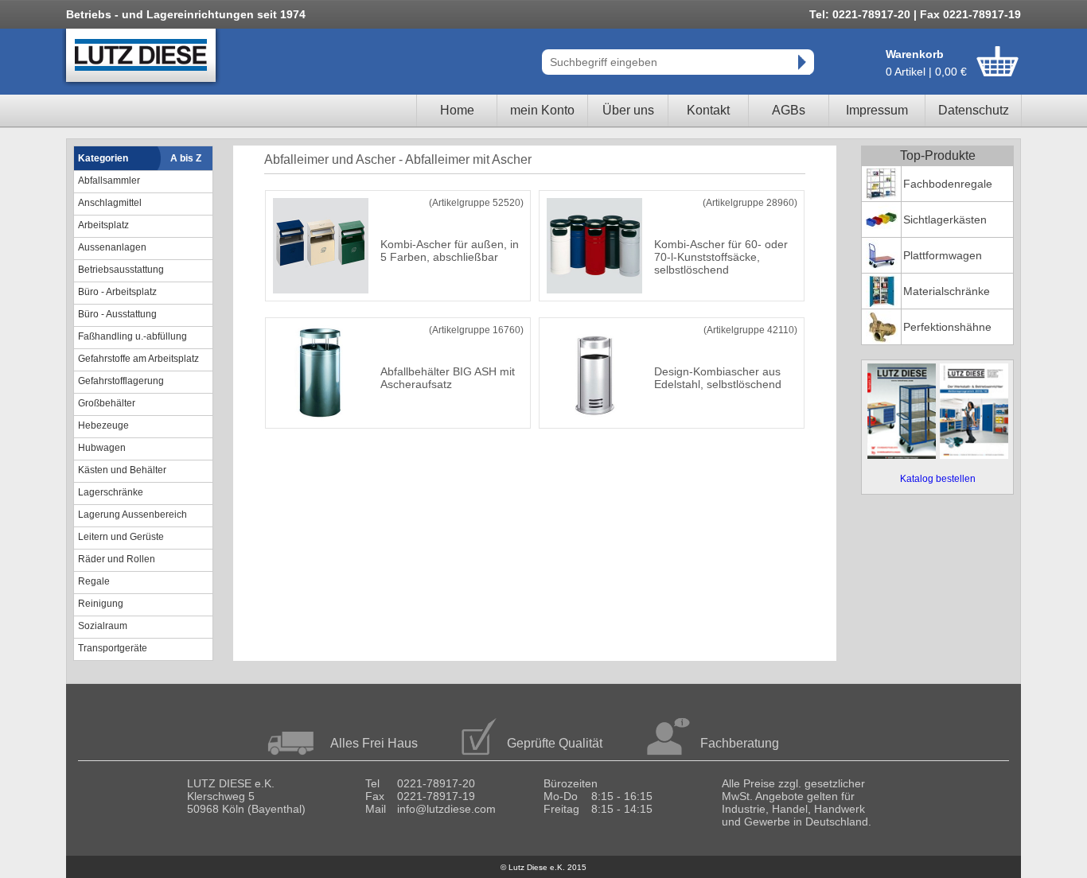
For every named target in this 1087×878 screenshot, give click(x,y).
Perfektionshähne (947, 327)
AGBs (788, 110)
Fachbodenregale (947, 183)
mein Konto (542, 110)
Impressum (877, 110)
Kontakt (708, 110)
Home (457, 110)
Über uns (628, 110)
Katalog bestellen (938, 478)
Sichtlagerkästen (945, 219)
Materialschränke (946, 291)
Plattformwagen (942, 255)
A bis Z (185, 158)
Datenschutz (973, 110)
